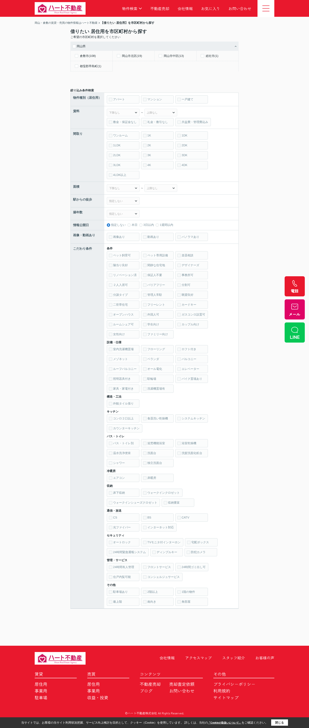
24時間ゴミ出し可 (194, 567)
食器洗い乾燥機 (157, 418)
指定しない (118, 225)
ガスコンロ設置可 (193, 314)
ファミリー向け (157, 334)
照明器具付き (122, 378)
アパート (119, 99)
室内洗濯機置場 (123, 349)
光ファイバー (122, 527)
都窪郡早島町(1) (90, 66)
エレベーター (190, 369)
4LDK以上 (119, 175)
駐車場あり (120, 591)
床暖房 (151, 477)
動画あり (153, 236)
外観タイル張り (123, 403)
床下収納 (119, 492)
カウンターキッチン (126, 428)
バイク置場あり (192, 378)
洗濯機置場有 (156, 388)
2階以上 (152, 591)
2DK (184, 145)
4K (149, 165)
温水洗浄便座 (122, 453)
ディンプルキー (167, 552)
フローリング (156, 349)
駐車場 (41, 697)
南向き (151, 601)
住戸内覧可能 (122, 577)
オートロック (122, 542)
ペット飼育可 (122, 255)
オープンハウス (123, 314)
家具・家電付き (123, 388)
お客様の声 (264, 657)
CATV (185, 517)
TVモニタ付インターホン (164, 542)
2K (149, 145)
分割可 (186, 285)
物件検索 (129, 8)
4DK (184, 165)
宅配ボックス (200, 542)
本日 (134, 225)
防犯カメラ (198, 552)
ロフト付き (189, 349)
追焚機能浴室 (156, 443)
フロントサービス (159, 567)
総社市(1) (212, 56)
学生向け (153, 324)
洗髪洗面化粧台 (192, 453)
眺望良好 (187, 294)
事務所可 (187, 275)
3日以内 (148, 225)
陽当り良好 (120, 265)
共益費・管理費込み (195, 122)
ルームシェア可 (123, 324)
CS (115, 517)
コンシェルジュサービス (163, 577)
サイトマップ (226, 697)
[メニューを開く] (266, 8)
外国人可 (153, 314)
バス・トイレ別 (123, 443)
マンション (154, 99)
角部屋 (186, 601)
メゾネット (120, 359)
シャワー (119, 463)
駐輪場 (151, 378)
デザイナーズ (190, 265)
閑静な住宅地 (156, 265)
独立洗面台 (154, 463)
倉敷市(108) (88, 56)
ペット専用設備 (157, 255)
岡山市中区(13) (174, 56)
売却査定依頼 (181, 684)
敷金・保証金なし (125, 122)
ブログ (146, 691)
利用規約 (221, 691)
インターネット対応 (160, 527)
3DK (184, 155)
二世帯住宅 (120, 304)
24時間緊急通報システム (129, 552)
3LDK (116, 165)
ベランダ (153, 359)
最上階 (117, 601)
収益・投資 (97, 697)
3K (149, 155)
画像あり (119, 236)
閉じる (279, 722)
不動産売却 (159, 8)
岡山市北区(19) (132, 56)
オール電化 (154, 369)
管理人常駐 (154, 294)
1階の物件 (188, 591)
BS (149, 517)
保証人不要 (154, 275)
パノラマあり (190, 236)
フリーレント (156, 304)
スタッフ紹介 (233, 657)
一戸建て (187, 99)
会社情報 (185, 8)
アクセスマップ (198, 657)
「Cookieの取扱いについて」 (225, 722)
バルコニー (189, 359)
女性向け (119, 334)
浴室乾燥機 (189, 443)
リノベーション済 (125, 275)
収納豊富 (174, 502)
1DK (184, 135)
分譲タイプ (120, 294)
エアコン (119, 477)
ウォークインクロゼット (163, 492)
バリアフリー (156, 285)
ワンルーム (120, 135)
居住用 (41, 684)
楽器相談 (187, 255)
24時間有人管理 (123, 567)
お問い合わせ (239, 8)
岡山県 (81, 46)
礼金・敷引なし (157, 122)
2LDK (116, 155)
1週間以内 (166, 225)
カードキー (189, 304)
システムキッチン (193, 418)
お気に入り (210, 8)
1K (149, 135)
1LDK (116, 145)
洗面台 (151, 453)
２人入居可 (120, 285)
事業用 (41, 691)
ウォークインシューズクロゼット (135, 502)
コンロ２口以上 (123, 418)
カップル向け (190, 324)
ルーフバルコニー (125, 369)
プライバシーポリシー (234, 684)
